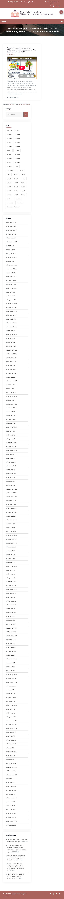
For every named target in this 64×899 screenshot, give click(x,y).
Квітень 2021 (11, 470)
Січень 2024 (11, 342)
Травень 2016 (11, 697)
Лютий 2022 (11, 431)
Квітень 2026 (11, 238)
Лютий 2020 (11, 524)
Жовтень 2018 (11, 586)
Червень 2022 (11, 416)
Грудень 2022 (11, 392)
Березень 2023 (12, 381)
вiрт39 (23, 194)
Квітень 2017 (11, 655)
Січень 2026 (11, 249)
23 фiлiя (9, 134)
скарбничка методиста (13, 207)
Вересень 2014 (12, 775)
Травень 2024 (11, 327)
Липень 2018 (11, 597)
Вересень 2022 (12, 404)
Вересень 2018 (12, 589)
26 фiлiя (17, 138)
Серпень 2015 (11, 732)
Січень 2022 (11, 435)
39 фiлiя (9, 166)
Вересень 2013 (12, 821)
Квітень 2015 (11, 748)
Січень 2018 (11, 620)
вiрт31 (16, 186)
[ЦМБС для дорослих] (32, 13)
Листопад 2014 (12, 767)
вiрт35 (16, 190)
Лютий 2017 (11, 663)
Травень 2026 (11, 234)
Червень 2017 (11, 647)
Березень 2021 (11, 474)
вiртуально (26, 104)
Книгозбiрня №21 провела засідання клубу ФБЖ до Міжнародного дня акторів (15, 866)
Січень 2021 (11, 481)
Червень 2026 (11, 230)
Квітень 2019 (11, 562)
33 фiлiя (9, 154)
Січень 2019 (11, 574)
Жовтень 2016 (11, 678)
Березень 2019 (12, 566)
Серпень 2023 (11, 361)
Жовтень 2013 (11, 817)
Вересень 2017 (12, 636)
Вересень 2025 (12, 265)
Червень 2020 (11, 508)
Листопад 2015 (12, 721)
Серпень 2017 (11, 640)
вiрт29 (23, 182)
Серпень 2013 (11, 825)
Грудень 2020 (11, 485)
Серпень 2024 (11, 315)
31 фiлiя (9, 150)
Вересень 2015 (12, 728)
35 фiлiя (9, 158)
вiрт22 (15, 174)
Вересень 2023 (12, 358)
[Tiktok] (56, 6)
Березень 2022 (12, 427)
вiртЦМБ (9, 199)
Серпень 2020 (11, 501)
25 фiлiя (9, 138)
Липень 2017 (11, 643)
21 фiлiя (17, 130)
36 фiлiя (17, 158)
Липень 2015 (11, 736)
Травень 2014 (11, 790)
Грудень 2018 (11, 578)
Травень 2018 (11, 605)
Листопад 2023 (12, 350)
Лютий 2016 (11, 709)
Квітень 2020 (11, 516)
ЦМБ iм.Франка (11, 170)
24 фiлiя (17, 134)
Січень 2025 (11, 296)
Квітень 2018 (11, 609)
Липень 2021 (11, 458)
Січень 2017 (11, 667)
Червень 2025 (11, 277)
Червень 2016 (11, 694)
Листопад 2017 (12, 628)
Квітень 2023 (11, 377)
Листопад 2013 (11, 813)
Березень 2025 (12, 288)
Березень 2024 (12, 334)
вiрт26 (23, 178)
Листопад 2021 (11, 443)
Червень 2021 (11, 462)
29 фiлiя (9, 146)
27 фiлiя (9, 142)
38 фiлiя (17, 162)
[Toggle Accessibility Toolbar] (61, 12)
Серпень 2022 (11, 408)
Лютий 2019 (11, 570)
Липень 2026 (11, 226)
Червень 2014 (11, 786)
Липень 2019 (11, 551)
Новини (11, 104)
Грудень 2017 (11, 624)
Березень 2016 (12, 705)
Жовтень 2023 (11, 354)
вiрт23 (23, 174)
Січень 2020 (11, 528)
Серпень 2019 (11, 547)
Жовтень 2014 (11, 771)
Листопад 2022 (12, 396)
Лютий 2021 (11, 477)
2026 (16, 166)
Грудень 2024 (11, 300)
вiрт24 (9, 178)
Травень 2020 (11, 512)
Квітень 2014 (11, 794)
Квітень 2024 (11, 331)
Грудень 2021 (11, 439)
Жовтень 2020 (12, 493)
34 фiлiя (17, 154)
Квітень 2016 (11, 701)
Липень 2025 (11, 273)
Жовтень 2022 (11, 400)
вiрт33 (9, 190)
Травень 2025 (11, 280)
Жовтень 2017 (11, 632)
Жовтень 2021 (11, 446)
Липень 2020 (11, 504)
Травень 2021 (11, 466)
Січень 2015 (11, 759)
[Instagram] (53, 6)
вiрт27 (8, 182)
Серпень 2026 (11, 222)
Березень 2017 (12, 659)
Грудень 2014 (11, 763)
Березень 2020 (12, 520)
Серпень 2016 (11, 686)
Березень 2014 (12, 798)
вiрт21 (8, 174)
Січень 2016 (11, 713)
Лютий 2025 (11, 292)
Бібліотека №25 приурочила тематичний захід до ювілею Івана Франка (16, 858)
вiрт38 (20, 104)
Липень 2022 (11, 412)
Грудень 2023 (11, 346)
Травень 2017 (11, 651)
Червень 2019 (11, 555)
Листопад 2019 (12, 535)
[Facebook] (51, 6)
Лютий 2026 (11, 246)
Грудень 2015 (11, 717)
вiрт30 (9, 186)
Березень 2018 (11, 613)
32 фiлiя (17, 150)
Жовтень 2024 (12, 307)
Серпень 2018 (11, 593)
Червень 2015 (11, 740)
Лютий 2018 (11, 616)
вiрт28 (16, 182)
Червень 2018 (11, 601)
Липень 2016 (11, 690)
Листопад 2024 (12, 304)
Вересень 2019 (12, 543)
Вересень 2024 (12, 311)
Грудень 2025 (11, 253)
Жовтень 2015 (11, 725)
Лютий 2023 (11, 385)
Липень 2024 (11, 319)
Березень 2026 (12, 242)
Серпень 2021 (11, 454)
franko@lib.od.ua (29, 2)
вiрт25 (16, 178)
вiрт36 (23, 190)
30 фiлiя (17, 146)
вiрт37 (8, 194)
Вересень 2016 (12, 682)
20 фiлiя (9, 130)
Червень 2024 (11, 323)
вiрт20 (21, 170)
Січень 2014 (11, 806)
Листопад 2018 (11, 582)
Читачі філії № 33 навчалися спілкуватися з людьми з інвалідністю (16, 876)
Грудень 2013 (11, 809)
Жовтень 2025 (11, 261)
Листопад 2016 (12, 674)
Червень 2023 (11, 369)
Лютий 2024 (11, 338)
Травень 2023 (11, 373)
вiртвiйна (18, 199)
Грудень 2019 (11, 531)
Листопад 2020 (12, 489)
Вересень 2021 (12, 450)
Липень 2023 (11, 365)
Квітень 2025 (11, 284)
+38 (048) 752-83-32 (16, 2)
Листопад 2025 (12, 257)
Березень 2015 (12, 752)
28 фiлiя (17, 142)
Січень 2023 (11, 388)
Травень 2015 (11, 744)
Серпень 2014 (11, 779)
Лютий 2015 (11, 755)
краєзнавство (20, 202)
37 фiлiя (9, 162)
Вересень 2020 (12, 497)
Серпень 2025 (11, 269)
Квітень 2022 (11, 423)
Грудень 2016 (11, 670)
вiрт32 (23, 186)
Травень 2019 (11, 558)
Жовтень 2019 (11, 539)
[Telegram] (59, 6)
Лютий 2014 (11, 802)
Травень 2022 (11, 419)
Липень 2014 (11, 782)
